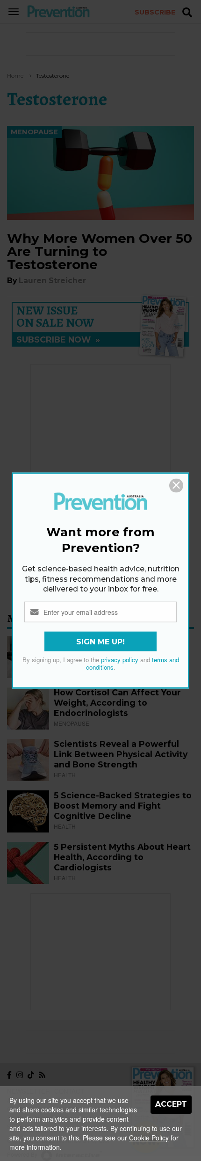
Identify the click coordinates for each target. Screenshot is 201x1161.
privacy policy (119, 659)
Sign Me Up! (100, 641)
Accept (171, 1104)
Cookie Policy (149, 1137)
